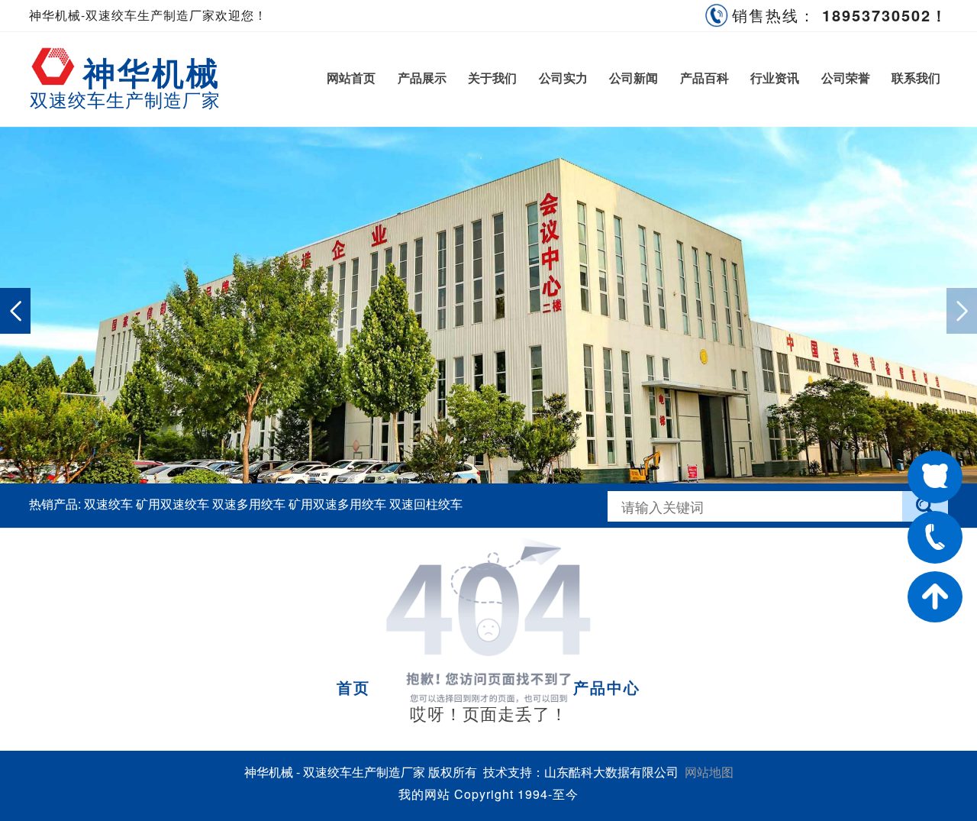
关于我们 (492, 77)
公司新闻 (633, 77)
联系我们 (916, 77)
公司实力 (563, 77)
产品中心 (606, 687)
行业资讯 (774, 77)
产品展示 (422, 77)
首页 (353, 687)
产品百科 (704, 77)
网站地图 (709, 772)
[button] (961, 311)
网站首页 (351, 77)
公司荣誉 (845, 77)
